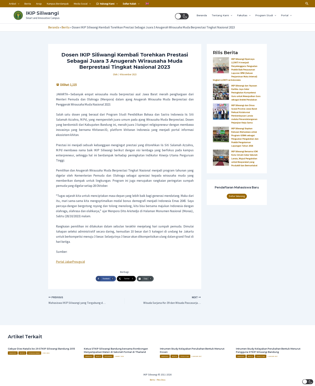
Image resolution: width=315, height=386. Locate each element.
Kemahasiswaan (34, 353)
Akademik (12, 353)
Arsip (39, 3)
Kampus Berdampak (58, 3)
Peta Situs (161, 380)
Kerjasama (108, 356)
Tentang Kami (220, 15)
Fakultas (242, 15)
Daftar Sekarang (237, 196)
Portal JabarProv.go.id (70, 262)
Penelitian (184, 356)
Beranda (202, 15)
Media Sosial (81, 3)
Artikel (12, 3)
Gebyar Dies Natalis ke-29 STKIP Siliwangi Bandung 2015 (41, 348)
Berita (27, 3)
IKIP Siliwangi (42, 13)
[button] (17, 3)
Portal (284, 15)
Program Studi (264, 15)
